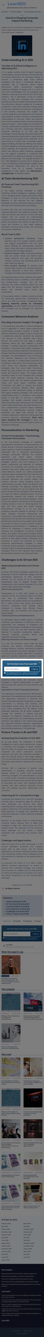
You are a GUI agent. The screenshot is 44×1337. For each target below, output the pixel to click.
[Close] (39, 662)
